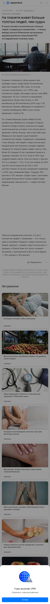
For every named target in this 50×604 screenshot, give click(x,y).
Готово (25, 600)
